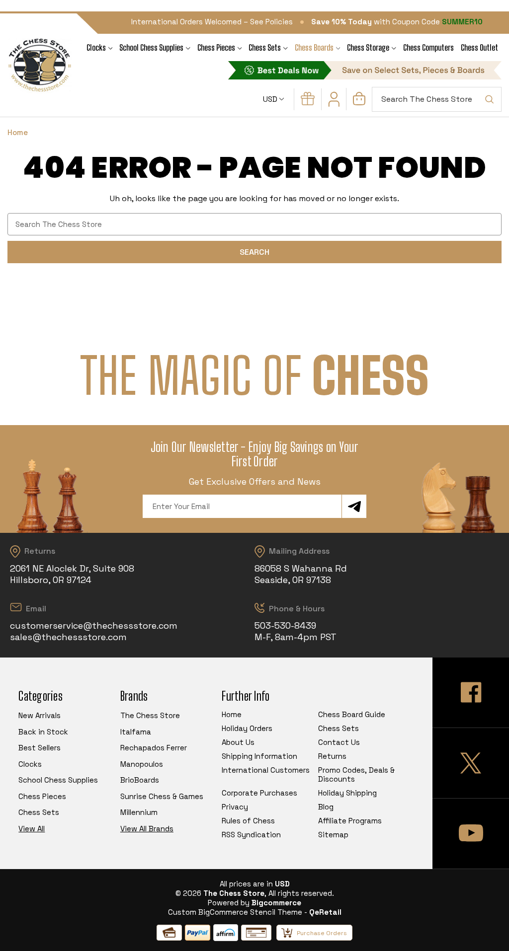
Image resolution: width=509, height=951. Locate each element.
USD (271, 99)
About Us (238, 742)
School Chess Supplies (151, 47)
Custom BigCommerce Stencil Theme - (237, 912)
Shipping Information (259, 756)
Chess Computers (428, 47)
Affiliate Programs (350, 820)
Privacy (235, 806)
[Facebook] (470, 692)
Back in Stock (43, 731)
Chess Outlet (479, 47)
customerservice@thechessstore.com (93, 625)
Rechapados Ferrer (153, 747)
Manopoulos (141, 764)
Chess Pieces (216, 47)
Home (232, 714)
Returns (332, 756)
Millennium (139, 812)
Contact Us (339, 742)
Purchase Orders (322, 933)
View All (31, 828)
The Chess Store (150, 715)
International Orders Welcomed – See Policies (212, 21)
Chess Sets (265, 47)
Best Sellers (39, 747)
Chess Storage (368, 47)
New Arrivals (39, 715)
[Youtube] (470, 834)
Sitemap (333, 834)
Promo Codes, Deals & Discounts (356, 774)
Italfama (135, 731)
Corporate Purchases (259, 793)
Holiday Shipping (347, 793)
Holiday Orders (247, 728)
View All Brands (146, 828)
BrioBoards (139, 780)
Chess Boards (314, 47)
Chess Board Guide (351, 714)
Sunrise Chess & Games (161, 796)
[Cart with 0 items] (359, 102)
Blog (326, 806)
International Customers (266, 770)
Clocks (96, 47)
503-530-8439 (285, 625)
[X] (470, 763)
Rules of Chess (248, 820)
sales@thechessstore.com (68, 637)
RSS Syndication (251, 834)
